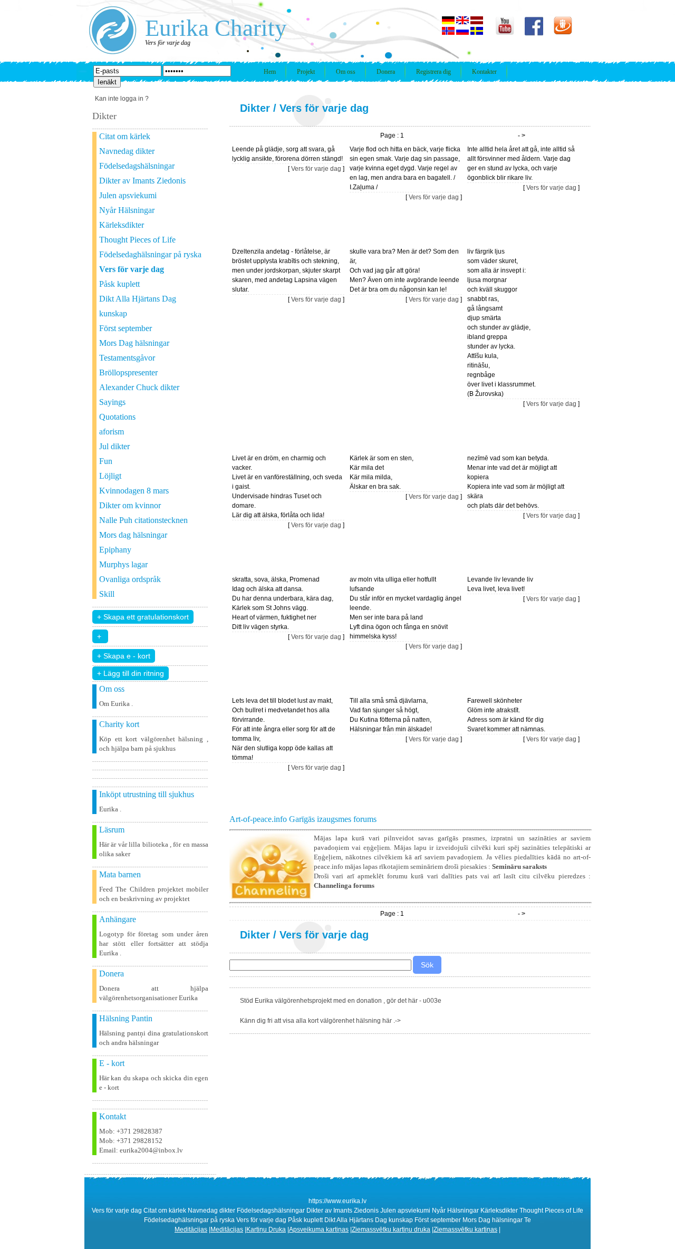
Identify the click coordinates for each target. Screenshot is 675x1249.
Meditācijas (191, 1229)
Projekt (306, 71)
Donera (386, 71)
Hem (270, 71)
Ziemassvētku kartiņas (465, 1229)
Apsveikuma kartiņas (319, 1229)
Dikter (255, 108)
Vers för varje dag (324, 108)
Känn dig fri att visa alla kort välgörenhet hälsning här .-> (320, 1020)
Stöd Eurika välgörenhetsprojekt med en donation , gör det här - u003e (340, 1000)
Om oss (345, 71)
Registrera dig (433, 71)
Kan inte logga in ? (122, 98)
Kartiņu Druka (266, 1229)
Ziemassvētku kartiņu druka (391, 1229)
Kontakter (484, 71)
